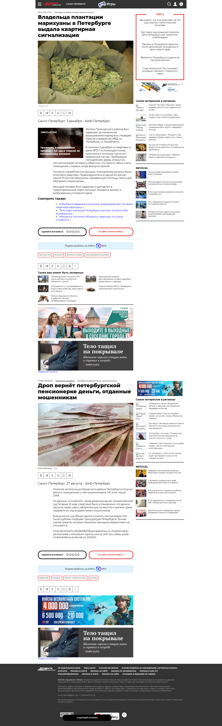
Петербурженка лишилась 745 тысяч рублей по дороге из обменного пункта (65, 279)
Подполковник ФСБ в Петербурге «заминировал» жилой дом (115, 287)
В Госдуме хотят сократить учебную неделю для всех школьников (165, 491)
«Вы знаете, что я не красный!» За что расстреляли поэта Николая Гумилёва (160, 23)
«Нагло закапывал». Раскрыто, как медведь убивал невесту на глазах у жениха (166, 137)
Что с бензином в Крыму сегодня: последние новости (163, 203)
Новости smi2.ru (48, 371)
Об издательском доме (69, 668)
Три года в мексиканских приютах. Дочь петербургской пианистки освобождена (160, 35)
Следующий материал (87, 718)
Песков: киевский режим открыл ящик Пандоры (163, 173)
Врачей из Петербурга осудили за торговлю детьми (160, 58)
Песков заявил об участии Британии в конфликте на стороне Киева (165, 183)
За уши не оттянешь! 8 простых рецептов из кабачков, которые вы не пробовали (166, 147)
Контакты (62, 671)
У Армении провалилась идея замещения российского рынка (163, 482)
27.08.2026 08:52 (45, 381)
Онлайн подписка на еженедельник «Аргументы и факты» (149, 668)
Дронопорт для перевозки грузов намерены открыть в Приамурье (164, 511)
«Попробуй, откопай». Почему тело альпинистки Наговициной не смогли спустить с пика (165, 435)
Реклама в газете (79, 671)
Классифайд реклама (68, 674)
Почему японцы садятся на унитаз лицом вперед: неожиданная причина (164, 214)
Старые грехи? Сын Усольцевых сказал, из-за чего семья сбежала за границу (166, 415)
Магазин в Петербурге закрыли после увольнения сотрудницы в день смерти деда (160, 47)
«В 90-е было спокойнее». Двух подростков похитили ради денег (165, 116)
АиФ (55, 468)
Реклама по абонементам (123, 671)
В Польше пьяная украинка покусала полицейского (165, 193)
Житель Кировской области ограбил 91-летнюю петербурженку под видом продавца (57, 299)
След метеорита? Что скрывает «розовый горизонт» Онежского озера (160, 71)
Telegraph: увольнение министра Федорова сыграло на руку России (164, 472)
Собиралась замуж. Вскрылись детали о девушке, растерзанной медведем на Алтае (164, 405)
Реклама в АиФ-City (149, 671)
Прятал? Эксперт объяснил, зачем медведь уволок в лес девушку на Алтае (165, 107)
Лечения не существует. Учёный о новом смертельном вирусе (164, 156)
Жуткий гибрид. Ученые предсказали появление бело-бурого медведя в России (166, 127)
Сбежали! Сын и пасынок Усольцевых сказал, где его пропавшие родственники (166, 445)
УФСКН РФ (43, 106)
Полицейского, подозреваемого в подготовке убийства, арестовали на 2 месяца (67, 288)
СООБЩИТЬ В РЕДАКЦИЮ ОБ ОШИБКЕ (138, 674)
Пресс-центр (89, 668)
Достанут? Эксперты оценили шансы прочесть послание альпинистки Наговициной (166, 425)
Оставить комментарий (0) (111, 232)
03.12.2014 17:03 (45, 12)
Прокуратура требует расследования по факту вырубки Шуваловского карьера (115, 279)
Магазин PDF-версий (108, 668)
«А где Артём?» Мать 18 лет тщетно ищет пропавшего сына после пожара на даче (165, 455)
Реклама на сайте (99, 671)
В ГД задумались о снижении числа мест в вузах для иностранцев (165, 501)
